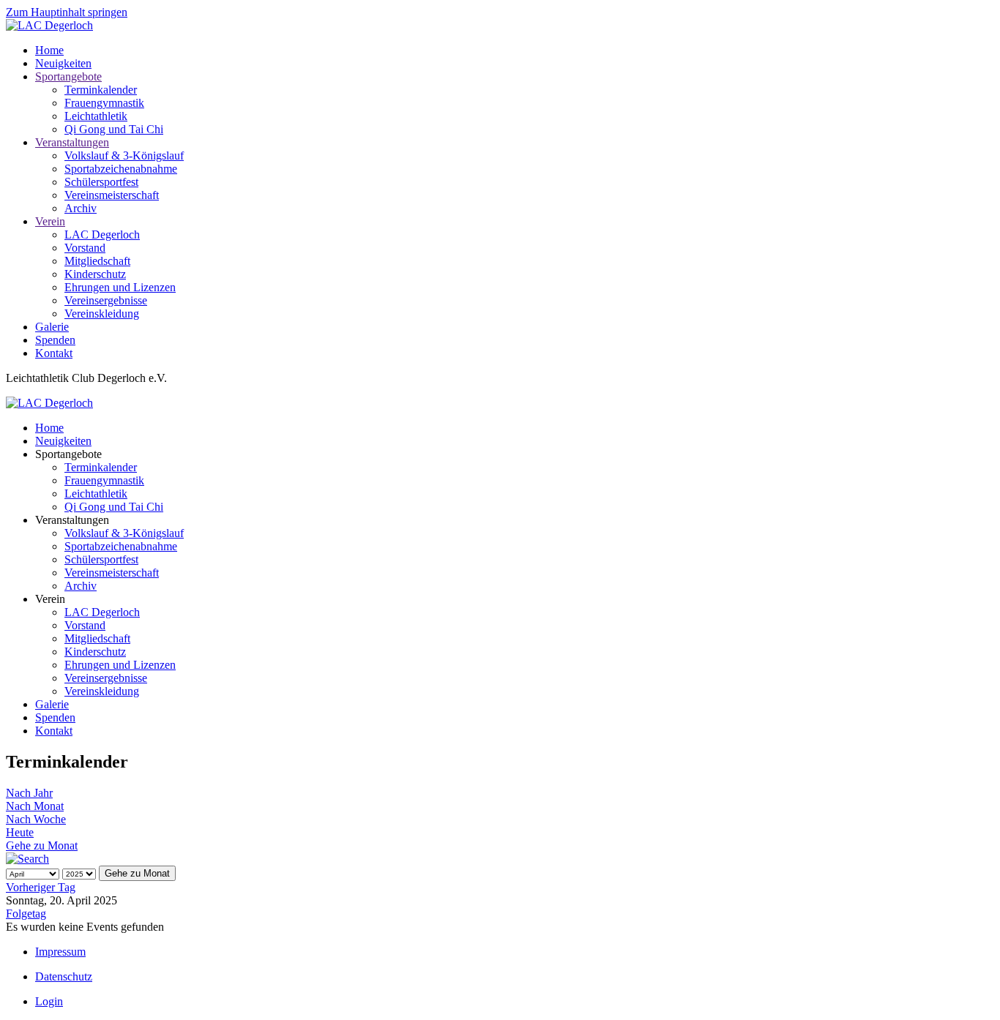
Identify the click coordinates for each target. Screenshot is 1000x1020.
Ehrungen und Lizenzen (120, 287)
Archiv (80, 208)
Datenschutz (63, 976)
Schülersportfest (101, 182)
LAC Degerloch (102, 234)
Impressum (60, 951)
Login (49, 1001)
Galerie (52, 326)
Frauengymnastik (104, 103)
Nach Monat (35, 806)
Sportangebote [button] (68, 454)
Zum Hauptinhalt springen (66, 12)
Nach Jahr (29, 793)
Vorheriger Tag (40, 887)
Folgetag (26, 913)
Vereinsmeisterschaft (111, 195)
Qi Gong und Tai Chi (113, 129)
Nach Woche (36, 819)
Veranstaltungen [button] (72, 520)
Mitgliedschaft (97, 261)
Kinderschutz (95, 274)
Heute (20, 832)
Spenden (55, 340)
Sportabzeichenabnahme (120, 168)
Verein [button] (50, 599)
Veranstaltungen (72, 142)
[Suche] (27, 858)
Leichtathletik (95, 116)
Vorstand (84, 247)
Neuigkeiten (63, 63)
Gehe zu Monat (42, 845)
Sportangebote (68, 76)
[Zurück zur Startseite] (49, 25)
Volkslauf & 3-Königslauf (124, 155)
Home (49, 50)
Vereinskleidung (101, 313)
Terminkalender (100, 89)
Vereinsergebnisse (105, 300)
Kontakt (53, 353)
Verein (50, 221)
